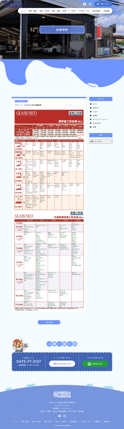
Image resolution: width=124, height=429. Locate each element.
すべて (95, 104)
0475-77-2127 (28, 361)
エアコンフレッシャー (100, 119)
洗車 (94, 127)
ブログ (95, 112)
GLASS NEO (97, 123)
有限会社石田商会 (64, 425)
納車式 (95, 115)
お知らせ (96, 108)
